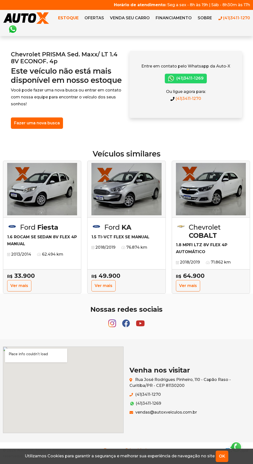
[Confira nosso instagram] (113, 321)
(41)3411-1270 (187, 98)
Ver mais (19, 285)
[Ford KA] (126, 189)
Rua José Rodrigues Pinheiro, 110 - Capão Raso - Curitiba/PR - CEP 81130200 (180, 382)
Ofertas (94, 18)
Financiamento (174, 18)
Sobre (205, 18)
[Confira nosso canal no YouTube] (140, 321)
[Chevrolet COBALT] (211, 189)
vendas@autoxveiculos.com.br (165, 412)
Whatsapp (12, 29)
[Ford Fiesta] (42, 189)
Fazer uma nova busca (37, 123)
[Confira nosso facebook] (126, 321)
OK (222, 456)
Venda (130, 18)
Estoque (68, 18)
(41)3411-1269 (189, 78)
